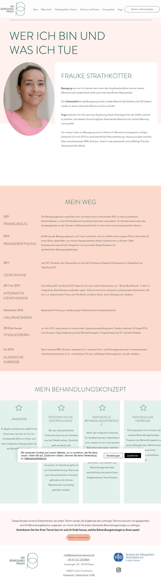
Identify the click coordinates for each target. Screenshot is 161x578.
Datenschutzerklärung (35, 458)
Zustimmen (132, 455)
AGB (92, 574)
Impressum (68, 574)
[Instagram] (119, 570)
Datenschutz (82, 574)
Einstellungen (113, 455)
